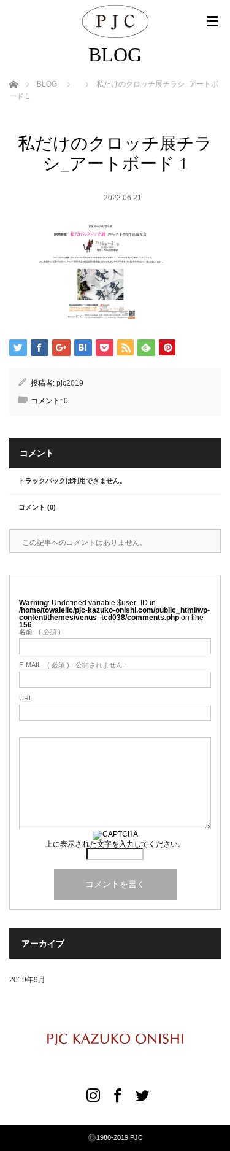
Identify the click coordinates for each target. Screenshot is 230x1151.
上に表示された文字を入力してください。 (115, 844)
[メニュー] (212, 21)
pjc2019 (69, 383)
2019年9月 (27, 979)
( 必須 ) (40, 632)
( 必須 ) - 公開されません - (73, 665)
